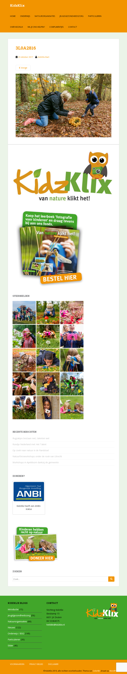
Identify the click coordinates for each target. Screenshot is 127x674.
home (12, 16)
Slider (10, 645)
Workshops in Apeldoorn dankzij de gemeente (36, 462)
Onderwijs (25, 16)
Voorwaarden (17, 664)
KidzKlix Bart (43, 57)
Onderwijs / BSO (16, 633)
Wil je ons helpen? (36, 27)
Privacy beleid (36, 664)
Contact (72, 27)
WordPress (114, 671)
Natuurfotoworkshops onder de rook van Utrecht (37, 456)
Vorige (23, 67)
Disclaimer (53, 664)
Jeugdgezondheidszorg (71, 16)
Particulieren (94, 16)
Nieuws (11, 627)
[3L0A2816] (63, 105)
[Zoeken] (111, 579)
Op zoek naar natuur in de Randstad (31, 450)
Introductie (13, 609)
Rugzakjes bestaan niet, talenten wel (31, 438)
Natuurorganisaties (45, 16)
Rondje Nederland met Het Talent (29, 444)
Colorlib (96, 671)
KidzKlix (17, 5)
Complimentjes (56, 27)
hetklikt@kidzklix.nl (55, 624)
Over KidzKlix (16, 27)
